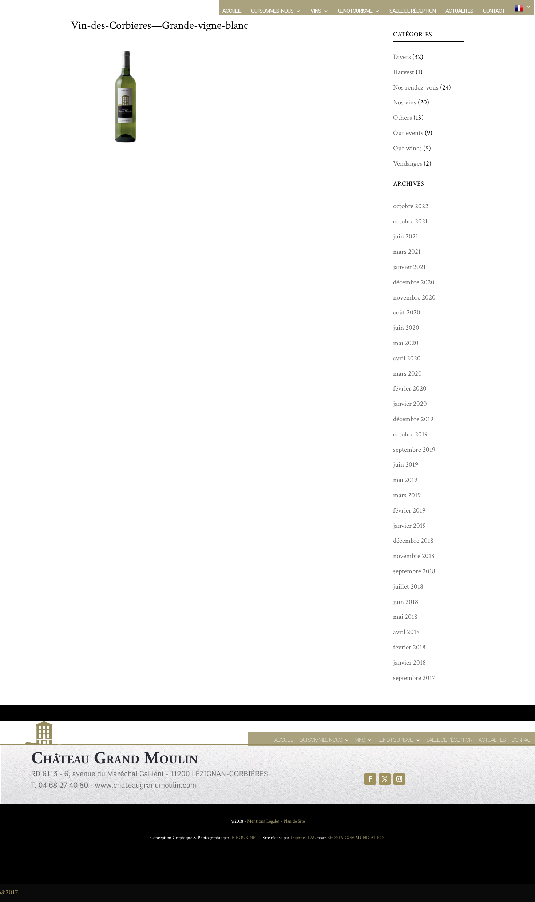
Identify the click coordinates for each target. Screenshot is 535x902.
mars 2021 (407, 251)
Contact (494, 11)
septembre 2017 (414, 678)
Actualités (459, 11)
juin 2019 (405, 464)
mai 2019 (405, 479)
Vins (315, 11)
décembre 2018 (413, 540)
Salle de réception (412, 11)
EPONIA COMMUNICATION (356, 838)
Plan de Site (294, 821)
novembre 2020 (414, 297)
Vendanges (407, 163)
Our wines (407, 148)
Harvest (403, 72)
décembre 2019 (413, 419)
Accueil (231, 11)
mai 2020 (406, 343)
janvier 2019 (409, 525)
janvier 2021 (409, 267)
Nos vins (404, 102)
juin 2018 (405, 601)
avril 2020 (407, 358)
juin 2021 (405, 236)
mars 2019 (407, 495)
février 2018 (409, 647)
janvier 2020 (410, 403)
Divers (402, 57)
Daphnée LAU (302, 838)
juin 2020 (406, 327)
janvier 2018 (409, 662)
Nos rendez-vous (416, 87)
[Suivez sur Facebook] (370, 779)
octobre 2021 (410, 221)
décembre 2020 (414, 282)
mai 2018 (405, 616)
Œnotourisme (355, 11)
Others (402, 117)
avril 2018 (406, 632)
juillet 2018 (408, 586)
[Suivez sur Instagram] (399, 779)
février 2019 (409, 510)
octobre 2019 (410, 434)
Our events (408, 133)
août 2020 (406, 312)
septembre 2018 (414, 571)
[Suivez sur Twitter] (385, 779)
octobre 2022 (410, 206)
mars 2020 (407, 373)
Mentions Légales (263, 821)
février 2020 (410, 388)
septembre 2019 (414, 449)
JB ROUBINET (244, 838)
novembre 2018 (414, 556)
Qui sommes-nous (272, 11)
